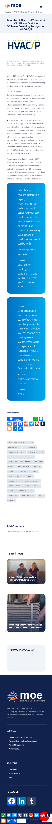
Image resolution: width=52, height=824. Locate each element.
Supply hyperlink (13, 412)
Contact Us (13, 770)
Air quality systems (16, 745)
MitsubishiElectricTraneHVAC (24, 481)
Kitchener (22, 374)
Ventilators (28, 495)
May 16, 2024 (13, 61)
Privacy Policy (14, 773)
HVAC (24, 63)
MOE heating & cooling (26, 250)
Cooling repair (16, 452)
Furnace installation (20, 461)
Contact (21, 306)
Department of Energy (14, 63)
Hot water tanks (28, 471)
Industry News (31, 63)
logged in (20, 531)
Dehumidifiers (36, 452)
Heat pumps (23, 466)
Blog (10, 777)
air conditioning (17, 442)
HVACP (28, 476)
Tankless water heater (20, 490)
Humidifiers (15, 476)
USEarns (13, 495)
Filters (29, 457)
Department (15, 457)
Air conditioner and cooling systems (23, 741)
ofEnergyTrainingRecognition (24, 486)
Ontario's (21, 260)
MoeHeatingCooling (32, 61)
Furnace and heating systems (20, 737)
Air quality (29, 447)
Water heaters (14, 749)
